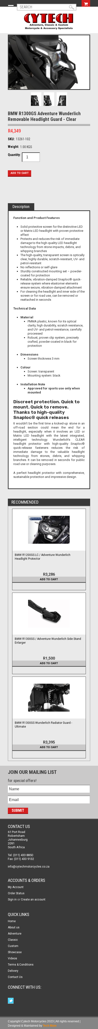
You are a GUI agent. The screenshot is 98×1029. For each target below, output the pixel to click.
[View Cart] (86, 3)
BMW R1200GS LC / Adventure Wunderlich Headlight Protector (42, 556)
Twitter (11, 1001)
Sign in (12, 899)
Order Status (16, 893)
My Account (16, 887)
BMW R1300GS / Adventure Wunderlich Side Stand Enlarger (48, 640)
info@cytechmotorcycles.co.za (28, 866)
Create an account (33, 899)
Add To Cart (49, 579)
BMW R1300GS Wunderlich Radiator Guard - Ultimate (43, 724)
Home (12, 921)
